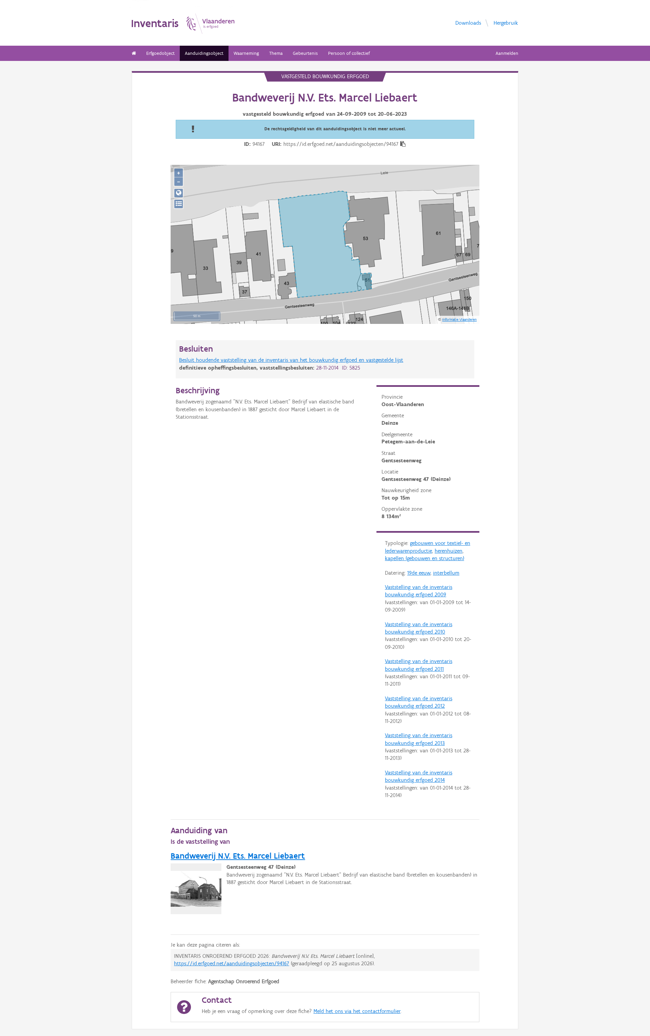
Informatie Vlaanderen (459, 319)
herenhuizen (448, 551)
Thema (276, 53)
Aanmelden (507, 53)
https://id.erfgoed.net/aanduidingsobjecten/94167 (231, 963)
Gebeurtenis (305, 53)
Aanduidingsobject (204, 53)
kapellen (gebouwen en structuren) (424, 558)
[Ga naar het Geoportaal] (178, 193)
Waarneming (246, 53)
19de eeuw (418, 573)
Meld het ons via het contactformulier (356, 1011)
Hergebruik (506, 22)
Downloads (468, 22)
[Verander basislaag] (178, 204)
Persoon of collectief (349, 53)
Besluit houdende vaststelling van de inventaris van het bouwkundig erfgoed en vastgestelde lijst (291, 360)
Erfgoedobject (160, 53)
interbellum (446, 573)
